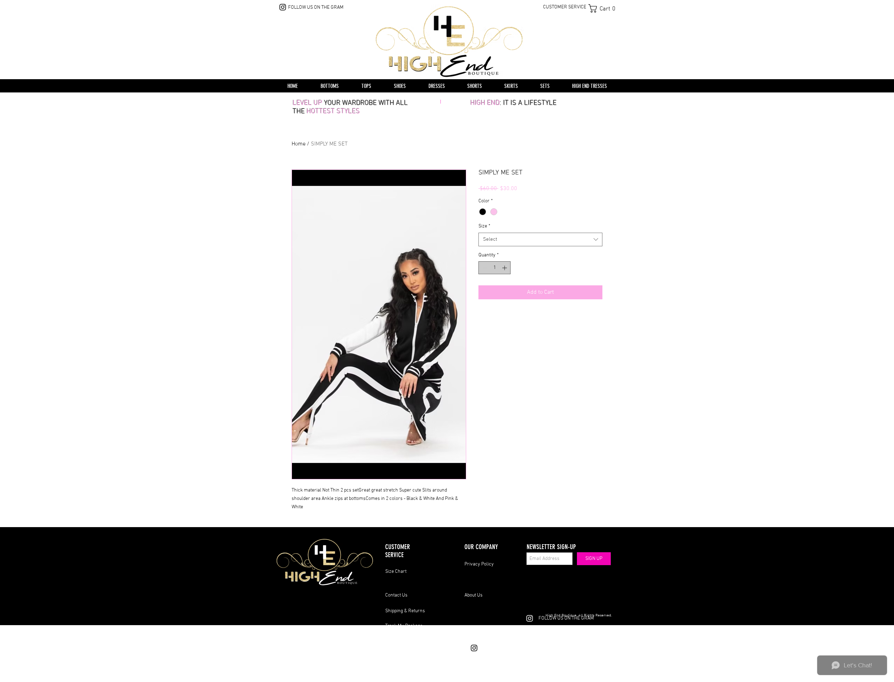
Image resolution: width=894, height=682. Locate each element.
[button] (604, 8)
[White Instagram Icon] (529, 618)
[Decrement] (483, 268)
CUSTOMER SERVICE (564, 7)
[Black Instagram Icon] (282, 7)
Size (484, 226)
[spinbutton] (494, 268)
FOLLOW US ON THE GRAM (316, 7)
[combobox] (540, 239)
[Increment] (505, 268)
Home (299, 144)
